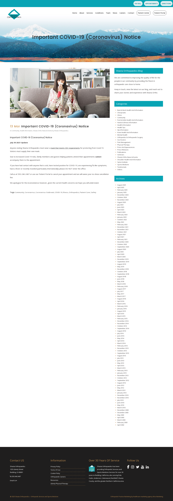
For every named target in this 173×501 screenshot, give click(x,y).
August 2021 (121, 234)
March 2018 (121, 284)
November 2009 (123, 410)
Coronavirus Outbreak (45, 192)
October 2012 (122, 378)
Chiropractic (121, 113)
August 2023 (121, 202)
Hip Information (122, 130)
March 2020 (121, 257)
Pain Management (123, 142)
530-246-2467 (16, 476)
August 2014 (121, 331)
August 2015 (121, 311)
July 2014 (120, 333)
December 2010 (122, 395)
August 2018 (121, 276)
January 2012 (122, 393)
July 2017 (120, 291)
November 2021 (123, 229)
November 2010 (123, 398)
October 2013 (122, 351)
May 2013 (120, 363)
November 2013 (123, 348)
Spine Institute (122, 162)
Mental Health (122, 135)
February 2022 (122, 224)
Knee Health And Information (127, 132)
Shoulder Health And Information (129, 160)
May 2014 (120, 338)
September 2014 (123, 328)
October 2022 (122, 220)
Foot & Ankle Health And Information (130, 120)
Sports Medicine (123, 165)
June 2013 (120, 361)
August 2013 (121, 356)
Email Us (13, 480)
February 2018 (122, 286)
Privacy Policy (55, 466)
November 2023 (123, 200)
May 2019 (120, 267)
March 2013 (121, 368)
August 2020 (121, 249)
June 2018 (120, 279)
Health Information (26, 131)
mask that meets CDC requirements (65, 148)
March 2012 (121, 390)
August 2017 (121, 289)
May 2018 (120, 281)
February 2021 (122, 239)
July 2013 (120, 358)
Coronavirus (30, 192)
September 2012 (123, 380)
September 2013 (123, 353)
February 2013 (122, 370)
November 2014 (123, 323)
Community (15, 131)
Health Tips (121, 127)
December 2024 (122, 195)
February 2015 (122, 318)
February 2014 (122, 346)
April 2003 (120, 417)
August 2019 (121, 264)
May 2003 (120, 415)
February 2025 (122, 190)
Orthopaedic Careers (58, 477)
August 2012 (121, 383)
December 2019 (122, 259)
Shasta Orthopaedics (61, 131)
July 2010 (120, 400)
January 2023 (122, 217)
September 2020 (123, 247)
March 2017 (121, 296)
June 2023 (120, 207)
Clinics (119, 115)
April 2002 (120, 425)
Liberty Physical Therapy (59, 484)
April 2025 (120, 187)
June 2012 (120, 385)
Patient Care (85, 192)
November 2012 (123, 375)
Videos (119, 169)
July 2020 (120, 252)
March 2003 (121, 420)
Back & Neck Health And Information (130, 110)
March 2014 (121, 343)
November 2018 (123, 269)
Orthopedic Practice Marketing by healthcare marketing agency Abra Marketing (137, 497)
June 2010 (120, 403)
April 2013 (120, 365)
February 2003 (122, 422)
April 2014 (120, 341)
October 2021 (122, 232)
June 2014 (120, 336)
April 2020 (120, 254)
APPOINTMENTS (151, 3)
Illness (65, 192)
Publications (121, 152)
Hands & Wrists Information (127, 122)
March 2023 (121, 212)
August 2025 (121, 185)
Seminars (120, 155)
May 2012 (120, 388)
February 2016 (122, 306)
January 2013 (122, 373)
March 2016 (121, 304)
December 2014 (122, 321)
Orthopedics (74, 192)
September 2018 (123, 274)
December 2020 (122, 242)
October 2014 (122, 326)
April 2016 (120, 301)
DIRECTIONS (166, 3)
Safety (93, 192)
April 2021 (120, 237)
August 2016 (121, 299)
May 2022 (120, 222)
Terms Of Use (55, 470)
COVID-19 (58, 192)
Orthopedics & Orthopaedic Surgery (130, 137)
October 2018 (122, 271)
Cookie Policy (55, 473)
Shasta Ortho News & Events (42, 131)
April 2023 (120, 210)
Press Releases (123, 150)
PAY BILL (138, 3)
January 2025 (122, 192)
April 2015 (120, 314)
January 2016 (122, 309)
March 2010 (121, 408)
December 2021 (122, 227)
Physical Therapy (123, 145)
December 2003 (122, 412)
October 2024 (122, 197)
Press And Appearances (126, 147)
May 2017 (120, 294)
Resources (54, 480)
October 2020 (122, 244)
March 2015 (121, 316)
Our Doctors (121, 140)
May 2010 (120, 405)
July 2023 (120, 205)
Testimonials (121, 167)
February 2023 (122, 215)
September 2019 (123, 262)
